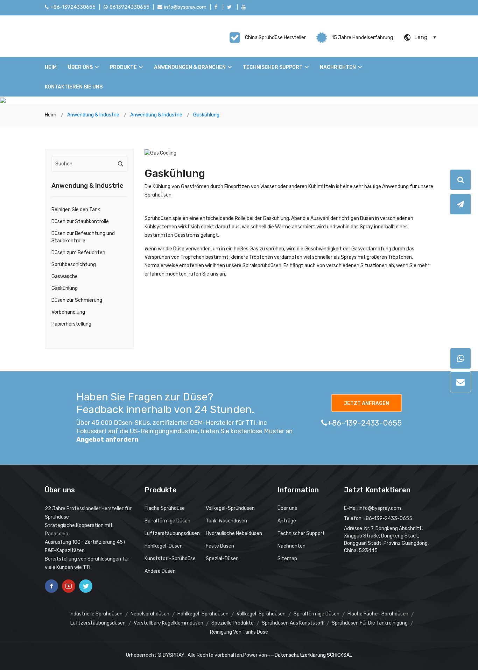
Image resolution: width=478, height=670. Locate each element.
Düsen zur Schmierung (76, 300)
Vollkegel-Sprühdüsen (230, 508)
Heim (51, 67)
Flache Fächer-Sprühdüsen (377, 614)
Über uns (80, 67)
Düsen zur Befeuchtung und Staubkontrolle (83, 237)
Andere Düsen (160, 571)
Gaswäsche (64, 276)
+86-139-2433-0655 (364, 423)
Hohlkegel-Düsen (164, 546)
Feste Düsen (220, 546)
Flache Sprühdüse (165, 508)
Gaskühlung (64, 288)
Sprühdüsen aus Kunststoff (293, 623)
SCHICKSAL (339, 655)
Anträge (286, 521)
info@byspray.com (185, 7)
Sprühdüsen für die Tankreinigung (370, 623)
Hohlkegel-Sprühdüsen (203, 614)
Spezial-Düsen (222, 559)
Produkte (123, 67)
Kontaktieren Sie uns (74, 87)
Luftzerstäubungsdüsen (172, 533)
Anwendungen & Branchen (190, 67)
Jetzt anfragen (366, 403)
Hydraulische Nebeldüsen (234, 533)
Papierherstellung (71, 324)
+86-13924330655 (73, 7)
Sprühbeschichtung (73, 265)
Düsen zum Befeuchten (78, 253)
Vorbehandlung (68, 312)
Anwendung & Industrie (87, 186)
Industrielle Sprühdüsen (96, 614)
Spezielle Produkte (232, 623)
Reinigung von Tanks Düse (239, 632)
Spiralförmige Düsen (167, 521)
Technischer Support (273, 67)
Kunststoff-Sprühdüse (170, 559)
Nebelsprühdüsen (150, 614)
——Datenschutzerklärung (296, 655)
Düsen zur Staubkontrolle (80, 221)
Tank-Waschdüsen (226, 521)
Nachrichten (338, 67)
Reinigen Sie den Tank (75, 210)
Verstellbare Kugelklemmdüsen (168, 623)
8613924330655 (129, 7)
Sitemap (287, 559)
